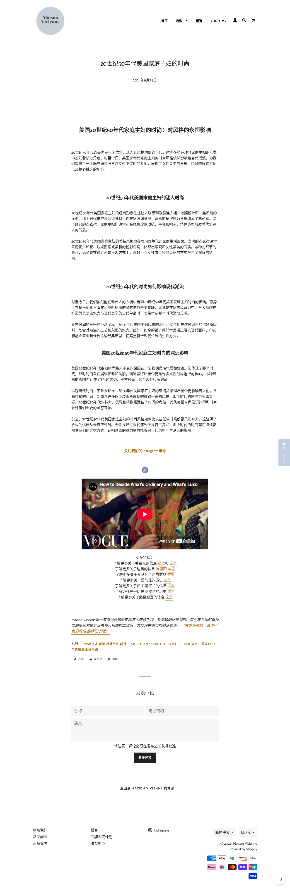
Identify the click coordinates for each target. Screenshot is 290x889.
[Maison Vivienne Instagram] (145, 472)
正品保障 (40, 844)
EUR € (246, 832)
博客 (94, 830)
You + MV (218, 21)
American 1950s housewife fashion (164, 644)
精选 (199, 21)
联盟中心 (98, 844)
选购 (180, 21)
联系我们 (40, 830)
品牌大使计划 (101, 837)
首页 (164, 21)
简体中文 (222, 832)
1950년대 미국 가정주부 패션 (105, 644)
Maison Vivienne (245, 844)
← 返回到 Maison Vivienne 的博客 (145, 788)
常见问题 (40, 837)
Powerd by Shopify (243, 849)
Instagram (161, 830)
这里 (161, 563)
